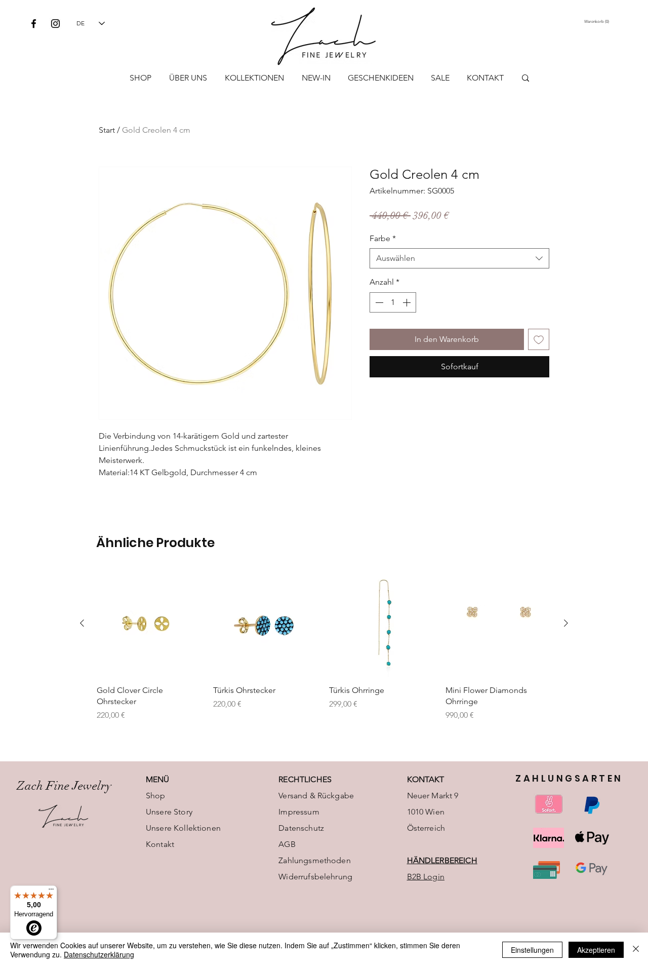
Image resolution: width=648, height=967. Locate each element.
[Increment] (407, 302)
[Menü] (51, 891)
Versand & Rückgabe (316, 795)
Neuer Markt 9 (433, 795)
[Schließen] (636, 950)
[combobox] (459, 258)
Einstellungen (532, 950)
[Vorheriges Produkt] (82, 623)
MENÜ (158, 779)
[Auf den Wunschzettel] (538, 339)
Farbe (383, 238)
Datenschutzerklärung (99, 954)
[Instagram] (55, 23)
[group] (324, 646)
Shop (156, 795)
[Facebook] (33, 23)
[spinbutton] (392, 302)
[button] (597, 21)
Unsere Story (169, 812)
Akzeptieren (596, 950)
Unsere (160, 828)
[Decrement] (378, 302)
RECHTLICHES (305, 779)
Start (107, 130)
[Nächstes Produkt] (566, 623)
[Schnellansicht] (150, 623)
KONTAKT (425, 779)
